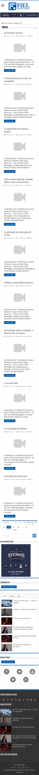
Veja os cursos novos (8, 662)
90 (20, 522)
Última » (14, 530)
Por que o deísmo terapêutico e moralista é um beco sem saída (24, 737)
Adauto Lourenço (10, 36)
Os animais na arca (13, 33)
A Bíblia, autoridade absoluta (18, 282)
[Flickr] (15, 700)
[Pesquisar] (34, 535)
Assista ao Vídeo (9, 70)
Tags (18, 596)
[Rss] (4, 700)
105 (4, 527)
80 (16, 522)
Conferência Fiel (22, 36)
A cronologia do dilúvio (15, 428)
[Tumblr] (23, 700)
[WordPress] (31, 700)
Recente (4, 596)
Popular (12, 596)
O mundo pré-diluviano (15, 476)
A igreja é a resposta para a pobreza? (25, 609)
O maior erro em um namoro (22, 618)
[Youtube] (19, 700)
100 (24, 522)
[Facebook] (8, 700)
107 (13, 527)
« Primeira (6, 522)
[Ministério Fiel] (19, 6)
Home (5, 23)
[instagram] (35, 700)
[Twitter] (11, 700)
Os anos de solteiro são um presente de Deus (22, 746)
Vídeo (31, 36)
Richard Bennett (9, 84)
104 (32, 524)
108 (18, 527)
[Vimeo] (27, 700)
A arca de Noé (11, 383)
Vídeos (10, 23)
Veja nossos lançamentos (9, 587)
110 (26, 527)
